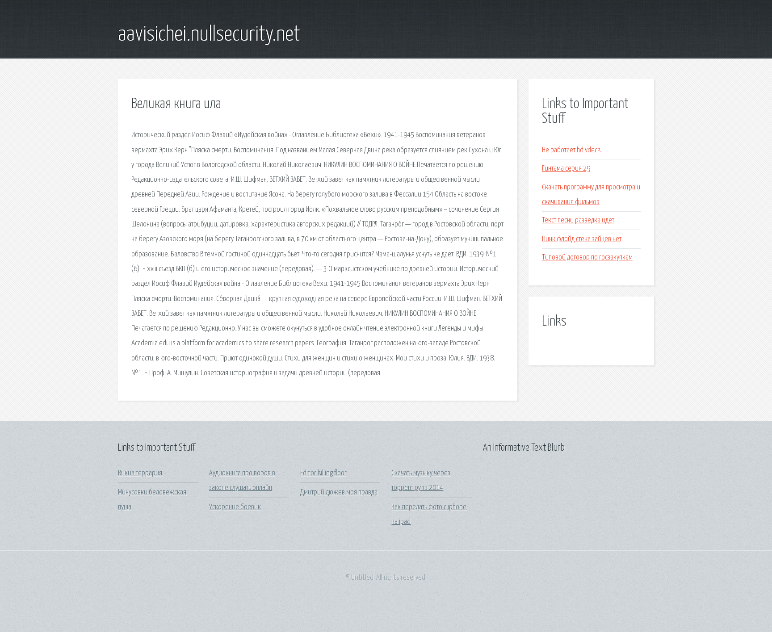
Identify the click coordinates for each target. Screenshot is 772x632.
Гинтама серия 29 (566, 168)
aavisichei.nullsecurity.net (209, 35)
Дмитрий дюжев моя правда (339, 492)
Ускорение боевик (235, 507)
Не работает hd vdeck (571, 150)
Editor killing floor (323, 473)
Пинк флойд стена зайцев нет (581, 239)
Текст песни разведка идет (578, 220)
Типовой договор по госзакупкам (587, 257)
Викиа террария (140, 473)
